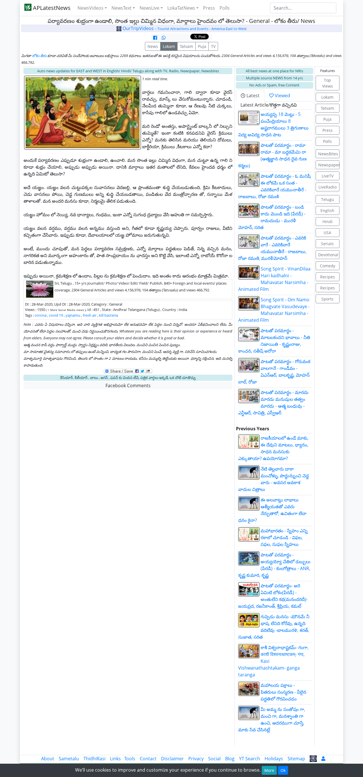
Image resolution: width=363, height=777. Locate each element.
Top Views (327, 83)
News (152, 46)
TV (213, 46)
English (327, 210)
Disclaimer (172, 758)
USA (327, 232)
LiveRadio (327, 187)
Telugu (327, 199)
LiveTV (328, 176)
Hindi (327, 221)
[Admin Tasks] (323, 758)
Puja (202, 46)
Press (209, 8)
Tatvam (186, 46)
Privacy (196, 758)
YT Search (249, 758)
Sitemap (296, 758)
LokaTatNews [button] (181, 8)
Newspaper (329, 165)
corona (41, 315)
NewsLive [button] (149, 8)
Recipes (327, 277)
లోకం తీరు (39, 55)
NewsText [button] (121, 8)
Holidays (274, 758)
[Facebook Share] (155, 38)
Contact (148, 758)
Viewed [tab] (282, 95)
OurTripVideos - (184, 28)
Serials (327, 243)
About (47, 758)
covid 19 (56, 315)
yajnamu (73, 315)
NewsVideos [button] (90, 8)
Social (214, 758)
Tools (129, 758)
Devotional (328, 254)
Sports (327, 299)
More (269, 770)
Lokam (169, 46)
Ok (283, 770)
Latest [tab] (252, 95)
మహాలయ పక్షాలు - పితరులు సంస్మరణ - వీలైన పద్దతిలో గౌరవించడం (283, 692)
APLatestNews (51, 8)
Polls (225, 8)
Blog (230, 758)
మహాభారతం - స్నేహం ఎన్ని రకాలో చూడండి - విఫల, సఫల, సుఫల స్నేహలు (284, 537)
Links (115, 758)
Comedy (327, 265)
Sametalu (69, 758)
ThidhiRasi (94, 758)
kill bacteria (108, 315)
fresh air (89, 315)
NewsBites (328, 153)
